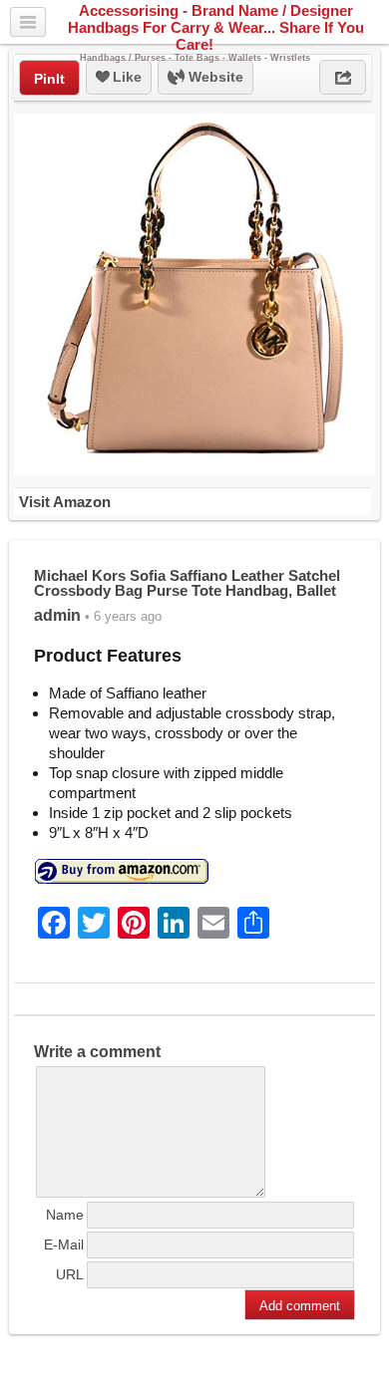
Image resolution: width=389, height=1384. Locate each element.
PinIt (49, 79)
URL (70, 1274)
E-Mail (64, 1244)
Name (65, 1215)
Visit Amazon (65, 501)
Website (214, 77)
